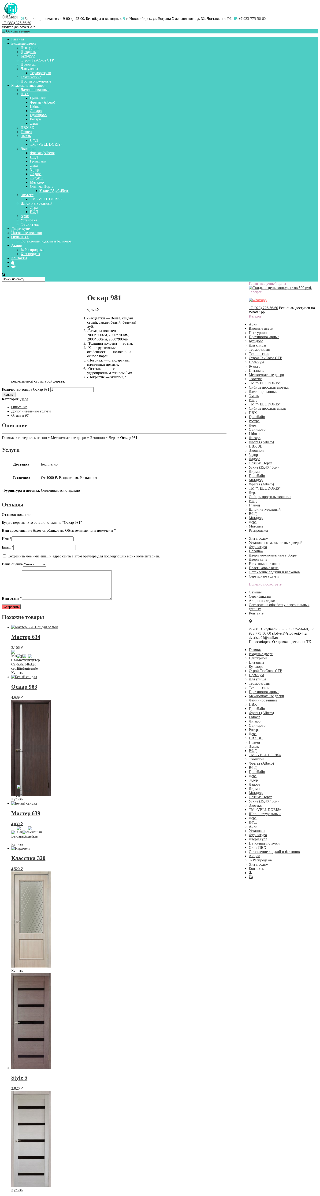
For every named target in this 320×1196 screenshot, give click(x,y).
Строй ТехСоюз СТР (37, 60)
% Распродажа (32, 250)
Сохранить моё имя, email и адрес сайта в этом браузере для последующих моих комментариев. (83, 556)
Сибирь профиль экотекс (269, 387)
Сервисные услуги (264, 576)
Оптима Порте (41, 186)
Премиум (28, 64)
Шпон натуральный (36, 203)
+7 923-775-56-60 (252, 19)
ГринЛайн (38, 98)
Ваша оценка (12, 564)
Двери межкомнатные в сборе (273, 555)
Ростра (35, 119)
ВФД (34, 140)
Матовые (256, 526)
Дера (34, 123)
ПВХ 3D (27, 128)
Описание (19, 407)
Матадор (37, 182)
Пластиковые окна (264, 568)
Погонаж (256, 551)
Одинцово (38, 115)
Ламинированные (35, 90)
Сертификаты (260, 596)
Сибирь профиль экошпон (270, 497)
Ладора (35, 174)
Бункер (254, 366)
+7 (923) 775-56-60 (263, 308)
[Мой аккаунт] (12, 262)
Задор (34, 170)
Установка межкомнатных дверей (275, 543)
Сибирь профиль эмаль (267, 408)
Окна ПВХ (20, 237)
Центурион (30, 48)
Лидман (36, 178)
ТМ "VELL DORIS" (265, 383)
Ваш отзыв (12, 598)
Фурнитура (30, 224)
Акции (16, 245)
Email (7, 547)
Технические (31, 77)
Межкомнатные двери (29, 85)
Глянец (26, 132)
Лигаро (36, 111)
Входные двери (23, 43)
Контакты (19, 258)
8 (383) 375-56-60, (295, 629)
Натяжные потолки (26, 233)
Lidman (35, 106)
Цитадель (28, 52)
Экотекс (27, 195)
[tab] (119, 407)
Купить (9, 394)
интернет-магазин (32, 438)
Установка (29, 220)
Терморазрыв (40, 73)
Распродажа (258, 530)
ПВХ (25, 94)
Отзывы (255, 592)
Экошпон (28, 149)
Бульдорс (28, 56)
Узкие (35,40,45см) (54, 191)
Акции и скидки (262, 601)
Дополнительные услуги (31, 411)
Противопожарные (36, 81)
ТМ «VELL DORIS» (46, 144)
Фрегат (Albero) (42, 102)
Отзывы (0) (20, 415)
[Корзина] (13, 266)
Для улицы (29, 69)
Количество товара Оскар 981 (25, 389)
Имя (6, 539)
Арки (25, 216)
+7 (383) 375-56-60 (16, 23)
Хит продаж (30, 254)
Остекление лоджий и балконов (46, 241)
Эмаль (26, 136)
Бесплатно (49, 464)
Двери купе (20, 229)
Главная (17, 39)
